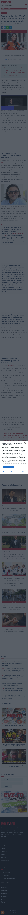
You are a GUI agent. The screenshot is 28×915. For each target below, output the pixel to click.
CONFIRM (8, 466)
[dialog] (14, 457)
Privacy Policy (22, 471)
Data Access (14, 471)
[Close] (25, 443)
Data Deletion (6, 471)
